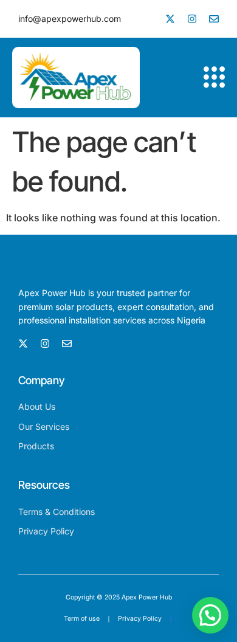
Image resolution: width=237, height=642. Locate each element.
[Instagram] (192, 19)
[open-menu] (214, 77)
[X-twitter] (170, 19)
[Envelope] (214, 19)
